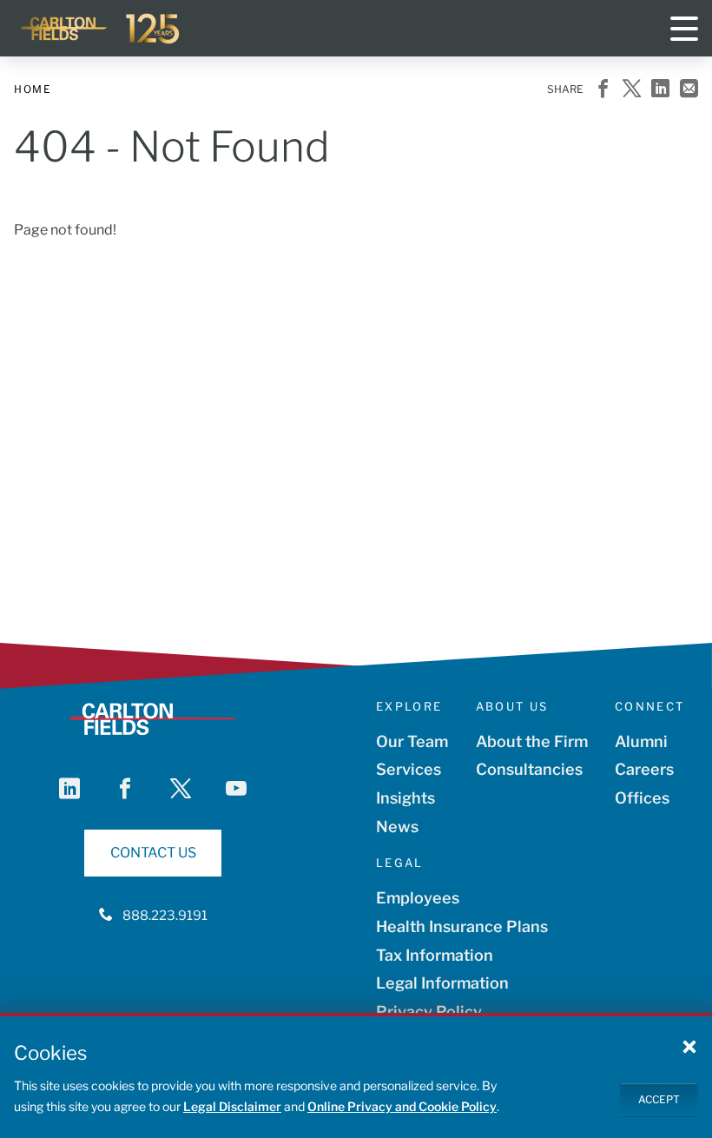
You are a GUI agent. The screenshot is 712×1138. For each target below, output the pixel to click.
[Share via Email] (689, 90)
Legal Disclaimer (232, 1106)
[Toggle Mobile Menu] (684, 29)
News (397, 826)
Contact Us (153, 852)
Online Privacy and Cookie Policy (402, 1106)
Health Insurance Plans (462, 926)
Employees (417, 898)
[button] (689, 1046)
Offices (642, 798)
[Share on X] (632, 90)
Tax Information (434, 955)
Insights (405, 798)
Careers (644, 769)
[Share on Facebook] (603, 90)
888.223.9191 (165, 915)
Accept (659, 1099)
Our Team (412, 741)
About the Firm (532, 741)
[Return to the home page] (101, 29)
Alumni (641, 741)
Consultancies (529, 769)
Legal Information (442, 983)
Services (408, 769)
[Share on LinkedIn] (660, 90)
